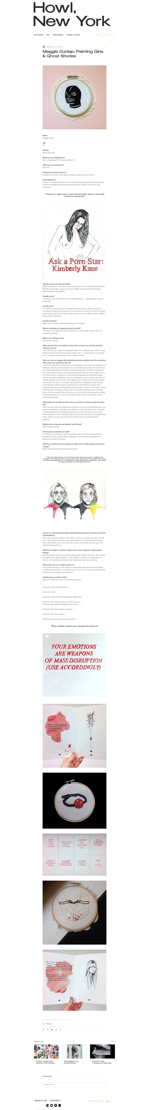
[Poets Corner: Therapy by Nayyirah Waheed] (102, 1051)
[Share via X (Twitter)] (47, 1029)
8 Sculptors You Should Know (71, 1062)
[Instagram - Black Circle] (43, 1105)
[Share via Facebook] (43, 1029)
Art (47, 35)
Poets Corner (73, 35)
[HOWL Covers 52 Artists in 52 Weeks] (46, 1051)
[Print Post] (60, 1029)
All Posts (38, 35)
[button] (97, 35)
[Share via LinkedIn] (52, 1029)
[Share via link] (56, 1029)
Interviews (58, 35)
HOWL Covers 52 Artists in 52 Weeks (45, 1062)
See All (113, 1041)
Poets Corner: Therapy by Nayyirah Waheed (101, 1062)
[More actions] (105, 47)
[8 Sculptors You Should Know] (74, 1051)
